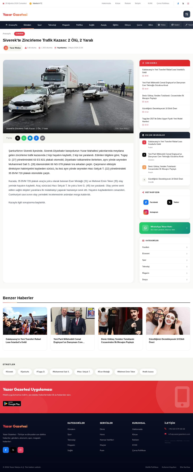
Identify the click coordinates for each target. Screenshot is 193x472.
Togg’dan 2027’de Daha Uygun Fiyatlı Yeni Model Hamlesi (162, 120)
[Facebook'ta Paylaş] (36, 138)
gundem (19, 33)
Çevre (139, 25)
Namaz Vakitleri (107, 439)
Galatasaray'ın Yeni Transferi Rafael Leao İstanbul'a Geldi (163, 71)
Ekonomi (145, 253)
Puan (102, 450)
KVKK (150, 3)
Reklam (128, 3)
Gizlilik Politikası (151, 467)
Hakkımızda (106, 3)
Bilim (150, 25)
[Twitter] (183, 3)
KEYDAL (179, 441)
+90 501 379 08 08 (177, 429)
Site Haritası (185, 467)
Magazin (66, 25)
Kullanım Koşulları (169, 467)
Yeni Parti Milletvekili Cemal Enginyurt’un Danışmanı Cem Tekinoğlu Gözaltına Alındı (163, 84)
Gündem (27, 25)
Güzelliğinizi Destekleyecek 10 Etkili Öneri (159, 108)
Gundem (145, 247)
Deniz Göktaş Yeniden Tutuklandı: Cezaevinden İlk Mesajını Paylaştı (163, 97)
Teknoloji (52, 25)
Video (163, 25)
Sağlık (91, 25)
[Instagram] (188, 3)
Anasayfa (12, 25)
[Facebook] (178, 3)
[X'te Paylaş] (17, 138)
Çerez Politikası (163, 3)
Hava (102, 434)
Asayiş (104, 25)
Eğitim (116, 25)
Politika (79, 25)
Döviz (102, 429)
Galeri (177, 25)
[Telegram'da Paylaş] (30, 138)
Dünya (128, 25)
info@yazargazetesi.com (179, 434)
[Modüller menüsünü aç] (186, 14)
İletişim (138, 3)
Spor (40, 25)
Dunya (145, 279)
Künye (117, 3)
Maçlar (103, 445)
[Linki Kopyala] (42, 138)
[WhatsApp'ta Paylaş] (23, 138)
